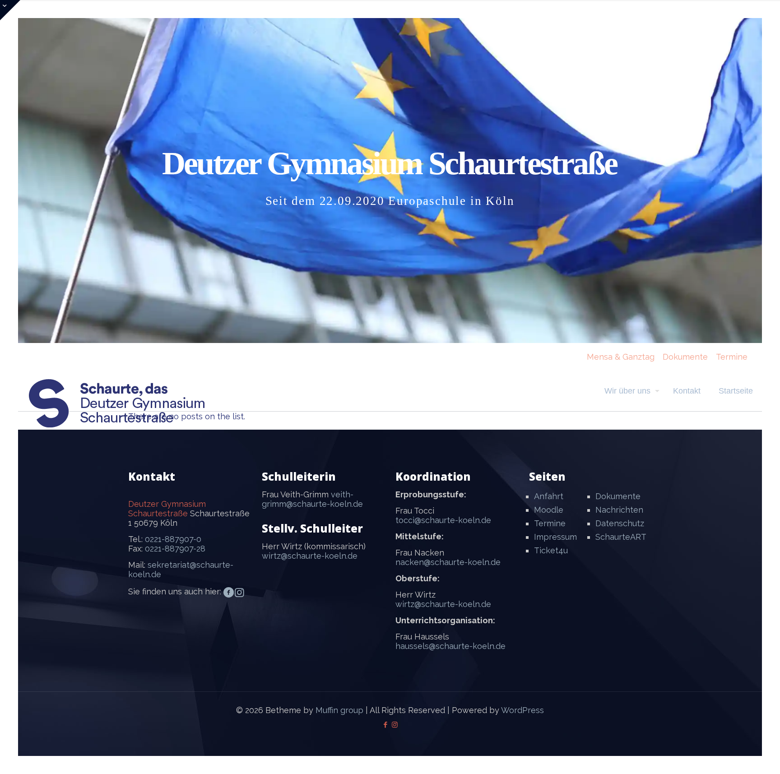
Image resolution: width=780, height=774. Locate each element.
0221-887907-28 (175, 548)
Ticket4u (551, 550)
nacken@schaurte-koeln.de (448, 562)
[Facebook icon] (385, 725)
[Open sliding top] (10, 10)
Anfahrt (548, 496)
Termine (732, 357)
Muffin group (339, 710)
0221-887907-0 (173, 539)
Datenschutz (619, 523)
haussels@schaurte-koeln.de (450, 646)
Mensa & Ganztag (621, 357)
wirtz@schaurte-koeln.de (310, 556)
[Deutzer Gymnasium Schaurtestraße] (117, 403)
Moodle (548, 509)
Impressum (555, 537)
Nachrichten (619, 509)
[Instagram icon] (394, 725)
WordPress (522, 710)
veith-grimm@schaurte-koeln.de (312, 499)
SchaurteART (620, 537)
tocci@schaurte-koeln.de (443, 520)
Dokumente (685, 357)
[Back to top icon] (736, 755)
